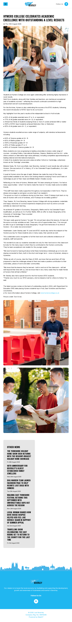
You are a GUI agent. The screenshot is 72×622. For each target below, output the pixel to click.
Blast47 (40, 617)
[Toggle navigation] (5, 4)
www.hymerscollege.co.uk (49, 293)
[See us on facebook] (36, 601)
